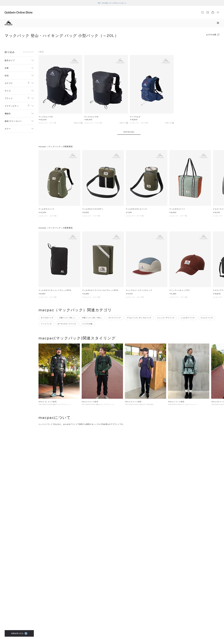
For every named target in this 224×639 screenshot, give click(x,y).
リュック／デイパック (166, 318)
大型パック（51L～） (67, 318)
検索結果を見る (18, 633)
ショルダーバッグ (188, 318)
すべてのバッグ (47, 318)
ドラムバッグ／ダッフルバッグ (139, 318)
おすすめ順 (211, 34)
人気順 (202, 44)
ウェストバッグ (207, 318)
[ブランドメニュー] (218, 23)
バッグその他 (87, 324)
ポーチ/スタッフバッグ (66, 324)
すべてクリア (28, 52)
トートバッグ (46, 324)
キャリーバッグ (114, 318)
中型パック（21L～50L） (92, 318)
